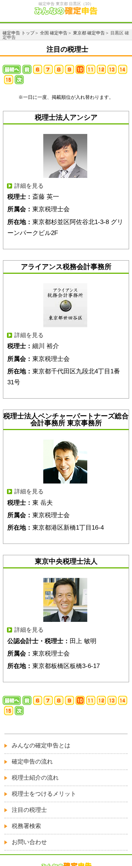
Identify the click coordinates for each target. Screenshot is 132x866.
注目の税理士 (29, 810)
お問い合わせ (29, 842)
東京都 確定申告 (89, 33)
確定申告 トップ (18, 33)
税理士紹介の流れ (35, 777)
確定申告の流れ (32, 761)
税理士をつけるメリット (44, 794)
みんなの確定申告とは (41, 745)
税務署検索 (26, 826)
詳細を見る (29, 186)
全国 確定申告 (53, 33)
